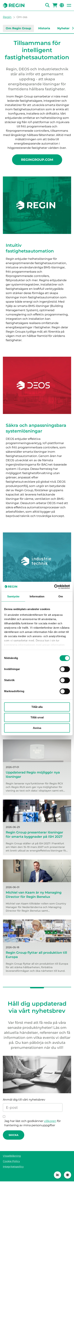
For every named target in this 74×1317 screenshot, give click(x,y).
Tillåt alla (37, 706)
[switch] (65, 669)
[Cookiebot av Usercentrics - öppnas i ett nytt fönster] (54, 586)
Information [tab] (37, 596)
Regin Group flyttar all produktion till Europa (36, 955)
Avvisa (37, 727)
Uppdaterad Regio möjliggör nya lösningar (33, 774)
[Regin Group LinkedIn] (57, 1175)
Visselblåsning (12, 1155)
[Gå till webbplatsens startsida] (13, 5)
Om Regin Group (18, 28)
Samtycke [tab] (13, 596)
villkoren (50, 1121)
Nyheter (63, 28)
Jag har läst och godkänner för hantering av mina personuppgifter (32, 1123)
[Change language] (67, 1175)
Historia (44, 28)
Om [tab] (60, 596)
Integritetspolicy (13, 1166)
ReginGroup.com (37, 160)
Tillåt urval (37, 717)
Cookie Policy (11, 1161)
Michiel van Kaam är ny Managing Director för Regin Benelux (33, 895)
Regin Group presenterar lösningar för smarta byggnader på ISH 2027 (34, 834)
